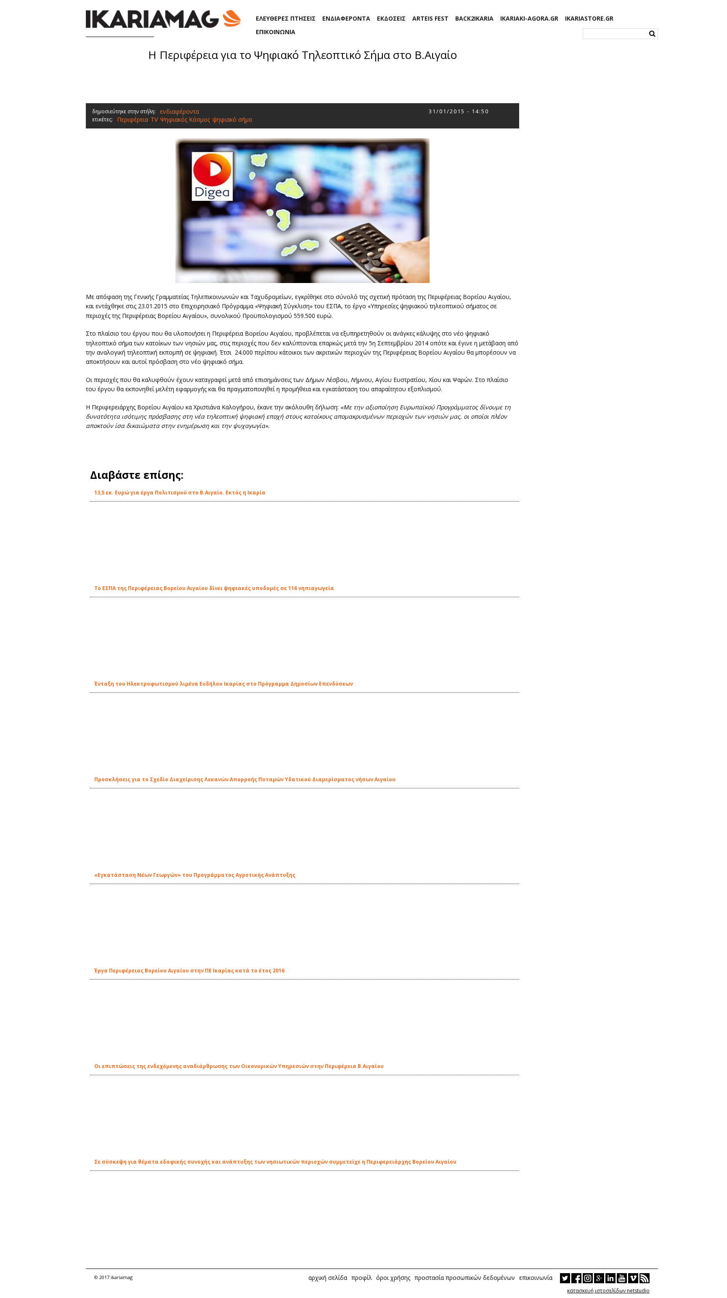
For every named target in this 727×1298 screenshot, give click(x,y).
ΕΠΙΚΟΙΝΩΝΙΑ (275, 32)
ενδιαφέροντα (179, 111)
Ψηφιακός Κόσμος (185, 119)
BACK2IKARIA (474, 18)
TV (154, 119)
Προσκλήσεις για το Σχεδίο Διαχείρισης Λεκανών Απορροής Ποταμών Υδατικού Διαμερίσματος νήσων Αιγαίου (244, 779)
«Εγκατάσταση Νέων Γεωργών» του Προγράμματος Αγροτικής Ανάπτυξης (194, 875)
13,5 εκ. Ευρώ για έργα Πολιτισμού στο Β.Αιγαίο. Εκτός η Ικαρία (179, 492)
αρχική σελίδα (327, 1278)
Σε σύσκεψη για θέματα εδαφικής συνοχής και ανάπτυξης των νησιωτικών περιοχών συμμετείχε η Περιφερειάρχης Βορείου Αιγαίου (275, 1161)
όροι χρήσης (393, 1278)
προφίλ (361, 1278)
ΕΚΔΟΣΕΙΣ (391, 18)
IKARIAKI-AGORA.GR (529, 18)
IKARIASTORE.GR (589, 18)
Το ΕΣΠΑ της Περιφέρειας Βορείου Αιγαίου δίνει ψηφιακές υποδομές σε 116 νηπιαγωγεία (214, 588)
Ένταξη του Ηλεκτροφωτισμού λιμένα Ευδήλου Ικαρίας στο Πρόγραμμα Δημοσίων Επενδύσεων (223, 683)
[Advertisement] (302, 81)
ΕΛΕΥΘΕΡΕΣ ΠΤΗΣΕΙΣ (286, 18)
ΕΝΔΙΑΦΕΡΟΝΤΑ (346, 18)
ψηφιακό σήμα (232, 119)
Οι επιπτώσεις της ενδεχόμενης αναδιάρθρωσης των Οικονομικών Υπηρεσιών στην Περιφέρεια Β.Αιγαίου (239, 1066)
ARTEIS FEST (430, 18)
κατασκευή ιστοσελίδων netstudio (608, 1290)
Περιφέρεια (132, 119)
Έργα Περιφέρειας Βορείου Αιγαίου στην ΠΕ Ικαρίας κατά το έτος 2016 (189, 970)
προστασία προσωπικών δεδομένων (464, 1278)
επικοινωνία (535, 1278)
